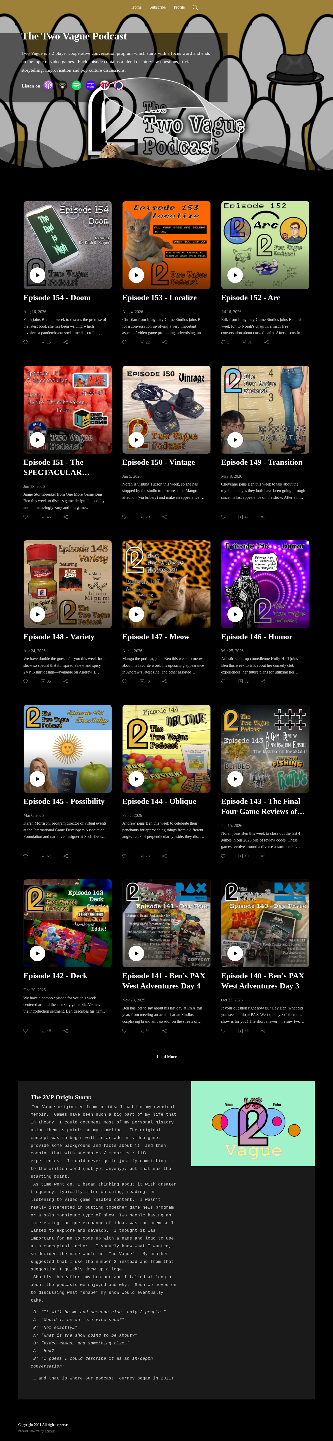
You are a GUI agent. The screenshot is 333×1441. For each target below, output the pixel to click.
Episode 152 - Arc (250, 297)
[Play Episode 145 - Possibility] (37, 779)
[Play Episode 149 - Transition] (235, 440)
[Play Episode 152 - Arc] (235, 275)
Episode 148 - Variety (58, 636)
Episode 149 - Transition (262, 462)
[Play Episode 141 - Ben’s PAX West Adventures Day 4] (136, 953)
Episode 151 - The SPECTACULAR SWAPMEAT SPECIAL (63, 467)
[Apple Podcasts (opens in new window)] (48, 85)
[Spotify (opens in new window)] (76, 85)
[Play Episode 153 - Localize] (136, 275)
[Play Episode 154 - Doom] (37, 275)
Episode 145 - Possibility (64, 801)
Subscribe (158, 7)
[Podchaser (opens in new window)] (119, 85)
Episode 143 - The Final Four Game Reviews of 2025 (260, 806)
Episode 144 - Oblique (159, 801)
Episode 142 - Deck (55, 975)
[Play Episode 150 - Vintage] (136, 440)
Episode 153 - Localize (159, 297)
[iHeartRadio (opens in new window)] (105, 85)
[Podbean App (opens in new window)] (62, 85)
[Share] (66, 342)
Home (136, 7)
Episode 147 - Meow (156, 636)
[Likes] (26, 342)
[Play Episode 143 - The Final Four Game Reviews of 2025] (235, 779)
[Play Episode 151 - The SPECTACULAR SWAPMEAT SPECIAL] (37, 440)
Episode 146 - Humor (256, 636)
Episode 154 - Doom (57, 297)
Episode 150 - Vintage (158, 462)
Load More (167, 1056)
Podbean (50, 1431)
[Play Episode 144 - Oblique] (136, 779)
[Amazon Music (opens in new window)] (90, 85)
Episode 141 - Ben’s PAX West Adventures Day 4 (164, 980)
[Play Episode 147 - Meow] (136, 614)
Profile (179, 7)
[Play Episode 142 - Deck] (37, 953)
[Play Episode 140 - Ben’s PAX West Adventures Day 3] (235, 953)
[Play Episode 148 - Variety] (37, 614)
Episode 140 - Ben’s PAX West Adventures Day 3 (262, 980)
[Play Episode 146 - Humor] (235, 614)
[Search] (195, 7)
